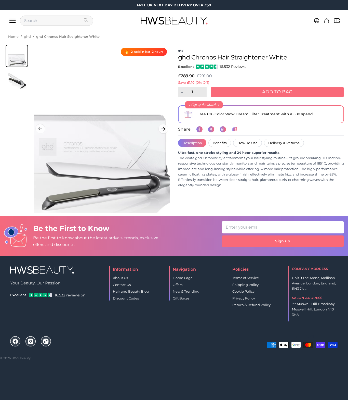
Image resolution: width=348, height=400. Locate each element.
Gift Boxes (181, 298)
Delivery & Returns (284, 143)
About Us (120, 278)
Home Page (183, 278)
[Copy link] (235, 129)
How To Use (247, 143)
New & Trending (186, 291)
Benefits (220, 143)
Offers (177, 285)
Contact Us (122, 285)
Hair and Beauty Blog (131, 291)
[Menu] (12, 21)
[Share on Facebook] (199, 129)
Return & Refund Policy (251, 305)
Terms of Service (245, 278)
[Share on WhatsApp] (223, 129)
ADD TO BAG (277, 92)
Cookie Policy (243, 291)
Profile (310, 337)
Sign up (282, 241)
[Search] (86, 20)
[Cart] (326, 20)
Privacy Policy (243, 298)
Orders (294, 337)
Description (192, 143)
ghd (27, 36)
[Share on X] (211, 129)
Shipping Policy (245, 285)
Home (13, 36)
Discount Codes (126, 298)
